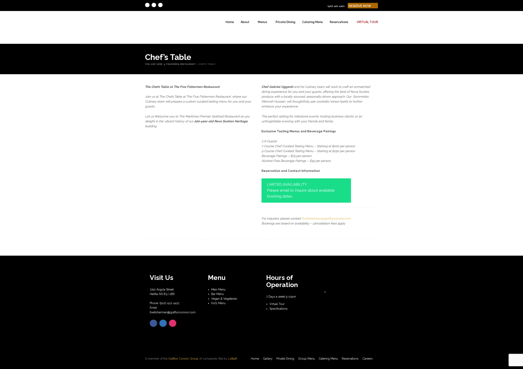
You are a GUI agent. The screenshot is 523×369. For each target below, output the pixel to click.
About (245, 22)
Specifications (278, 308)
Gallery (268, 358)
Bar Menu (217, 294)
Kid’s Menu (218, 303)
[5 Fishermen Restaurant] (156, 27)
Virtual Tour (367, 22)
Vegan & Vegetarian (224, 298)
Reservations (339, 22)
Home (230, 22)
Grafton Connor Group (183, 358)
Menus (262, 22)
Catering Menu (312, 22)
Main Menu (218, 289)
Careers (367, 358)
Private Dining (285, 22)
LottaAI (232, 358)
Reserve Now (360, 6)
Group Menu (306, 358)
